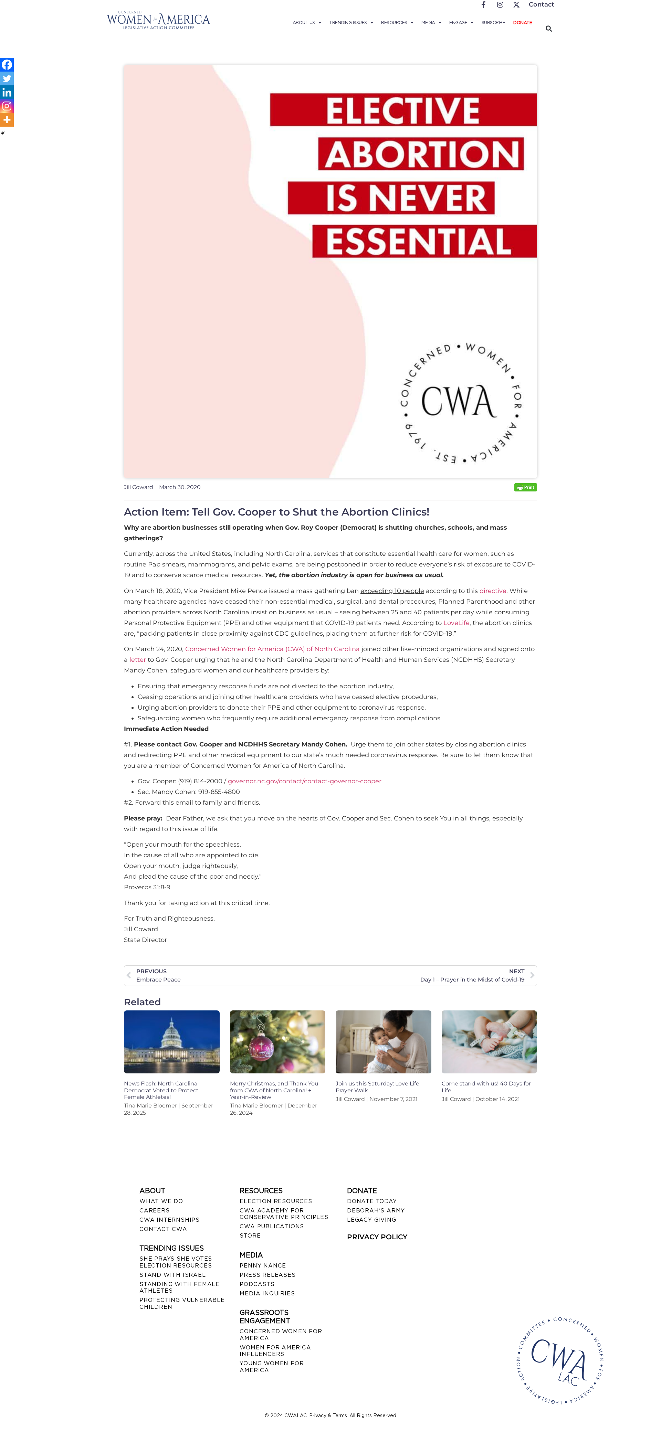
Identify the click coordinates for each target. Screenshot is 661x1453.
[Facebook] (7, 65)
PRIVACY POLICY (377, 1237)
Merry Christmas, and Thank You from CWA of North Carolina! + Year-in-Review (274, 1090)
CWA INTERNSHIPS (169, 1220)
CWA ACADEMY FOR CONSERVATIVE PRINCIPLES (284, 1213)
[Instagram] (7, 106)
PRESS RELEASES (267, 1275)
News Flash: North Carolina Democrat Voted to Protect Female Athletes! (161, 1090)
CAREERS (154, 1210)
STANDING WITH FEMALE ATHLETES (179, 1287)
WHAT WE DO (161, 1201)
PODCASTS (257, 1284)
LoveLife (456, 623)
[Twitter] (7, 78)
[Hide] (3, 133)
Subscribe (493, 22)
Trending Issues (348, 22)
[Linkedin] (7, 92)
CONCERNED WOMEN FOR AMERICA (281, 1334)
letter (137, 660)
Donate (522, 22)
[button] (548, 28)
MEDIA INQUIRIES (267, 1293)
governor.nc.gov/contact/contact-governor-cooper (304, 781)
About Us (304, 22)
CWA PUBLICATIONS (272, 1226)
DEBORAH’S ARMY (376, 1210)
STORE (250, 1235)
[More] (7, 120)
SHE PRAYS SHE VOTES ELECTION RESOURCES (175, 1262)
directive (493, 591)
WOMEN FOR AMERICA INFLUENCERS (275, 1350)
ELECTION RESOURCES (276, 1201)
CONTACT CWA (163, 1229)
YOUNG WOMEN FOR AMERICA (272, 1366)
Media (428, 22)
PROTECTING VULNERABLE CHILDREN (182, 1303)
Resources (394, 22)
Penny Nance (263, 1265)
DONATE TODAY (372, 1201)
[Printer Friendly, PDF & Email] (525, 489)
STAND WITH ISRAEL (172, 1275)
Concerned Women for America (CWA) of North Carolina (272, 649)
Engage (458, 22)
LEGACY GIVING (371, 1220)
